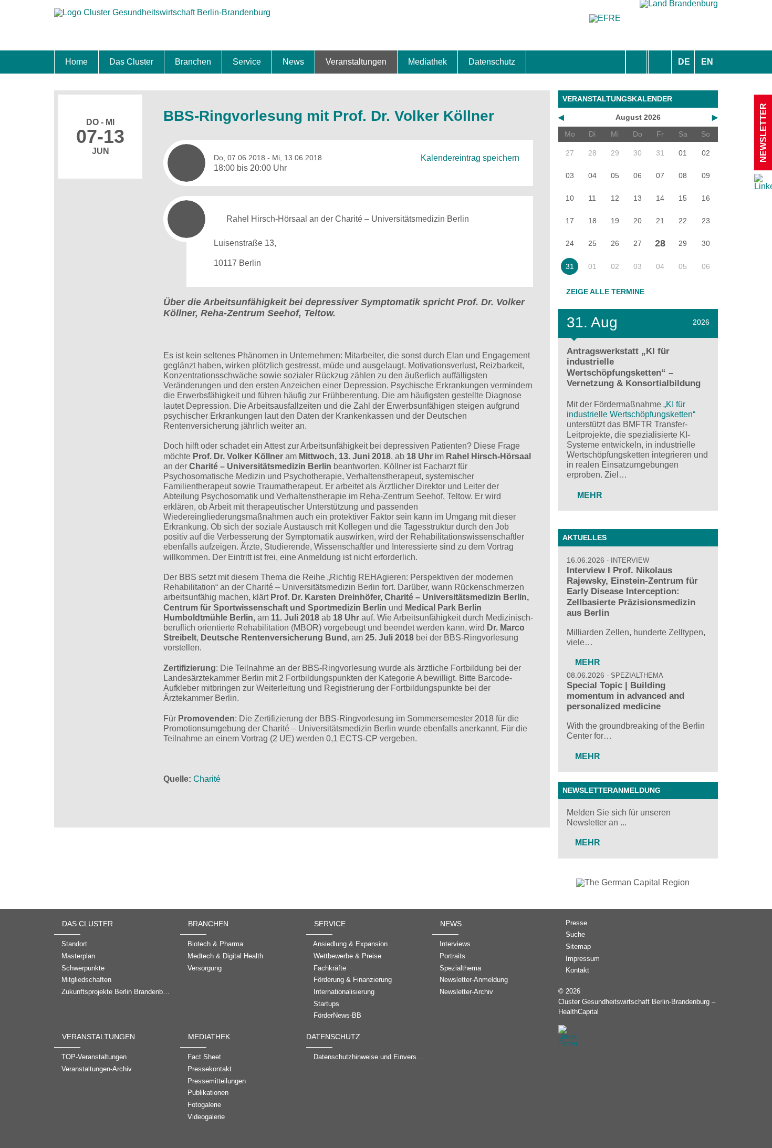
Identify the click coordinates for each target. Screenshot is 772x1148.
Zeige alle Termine (605, 291)
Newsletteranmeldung (611, 790)
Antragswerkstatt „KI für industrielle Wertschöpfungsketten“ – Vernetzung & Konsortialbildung (634, 367)
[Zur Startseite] (162, 17)
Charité (207, 778)
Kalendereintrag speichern (470, 157)
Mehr (588, 495)
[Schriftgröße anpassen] (660, 62)
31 (570, 266)
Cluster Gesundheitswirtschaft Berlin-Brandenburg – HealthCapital (636, 1007)
